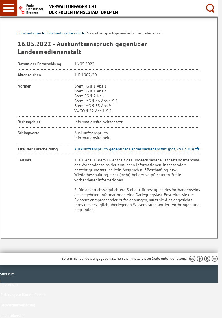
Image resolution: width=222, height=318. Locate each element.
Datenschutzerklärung (17, 305)
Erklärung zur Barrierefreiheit (23, 294)
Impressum (9, 284)
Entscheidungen (29, 33)
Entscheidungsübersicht (64, 33)
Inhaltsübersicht (12, 315)
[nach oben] (208, 309)
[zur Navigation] (8, 8)
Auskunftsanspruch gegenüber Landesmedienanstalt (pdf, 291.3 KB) (134, 149)
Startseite (7, 273)
